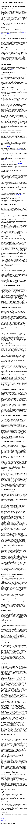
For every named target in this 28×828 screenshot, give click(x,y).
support (8, 146)
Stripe (2, 157)
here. (12, 69)
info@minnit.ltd (4, 820)
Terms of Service (18, 194)
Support (2, 818)
